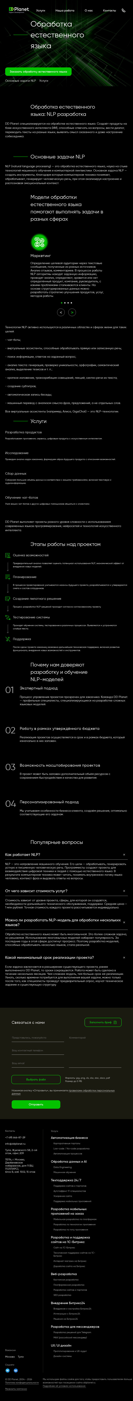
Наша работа (64, 10)
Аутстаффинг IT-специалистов (70, 1191)
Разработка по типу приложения (71, 1229)
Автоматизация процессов (68, 1153)
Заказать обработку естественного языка (38, 71)
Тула (21, 1356)
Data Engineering (63, 1167)
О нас (89, 10)
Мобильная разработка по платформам (75, 1219)
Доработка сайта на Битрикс (69, 1266)
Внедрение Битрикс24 (68, 1303)
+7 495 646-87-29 (15, 1137)
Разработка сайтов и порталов (70, 1290)
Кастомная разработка (66, 1279)
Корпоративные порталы (67, 1143)
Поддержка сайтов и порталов (70, 1186)
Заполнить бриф (100, 1022)
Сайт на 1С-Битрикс (64, 1247)
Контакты (109, 10)
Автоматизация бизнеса (69, 1138)
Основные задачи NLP (20, 80)
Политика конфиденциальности (22, 1382)
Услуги (40, 10)
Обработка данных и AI (69, 1161)
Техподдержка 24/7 (66, 1180)
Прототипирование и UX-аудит (70, 1351)
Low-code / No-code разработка (72, 1148)
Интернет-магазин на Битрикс (70, 1261)
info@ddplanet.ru (15, 1143)
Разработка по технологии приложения (75, 1224)
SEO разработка (62, 1295)
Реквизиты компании (16, 1389)
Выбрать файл (36, 1079)
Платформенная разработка (69, 1285)
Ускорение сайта (63, 1196)
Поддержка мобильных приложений (72, 1201)
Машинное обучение (65, 1172)
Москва (10, 1356)
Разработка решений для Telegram (72, 1332)
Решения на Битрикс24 (66, 1319)
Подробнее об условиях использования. (64, 1386)
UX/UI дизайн (61, 1345)
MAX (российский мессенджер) (70, 1337)
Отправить (36, 1104)
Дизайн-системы (63, 1356)
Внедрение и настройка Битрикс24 (72, 1308)
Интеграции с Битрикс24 (67, 1313)
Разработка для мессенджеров (75, 1327)
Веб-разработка (64, 1274)
